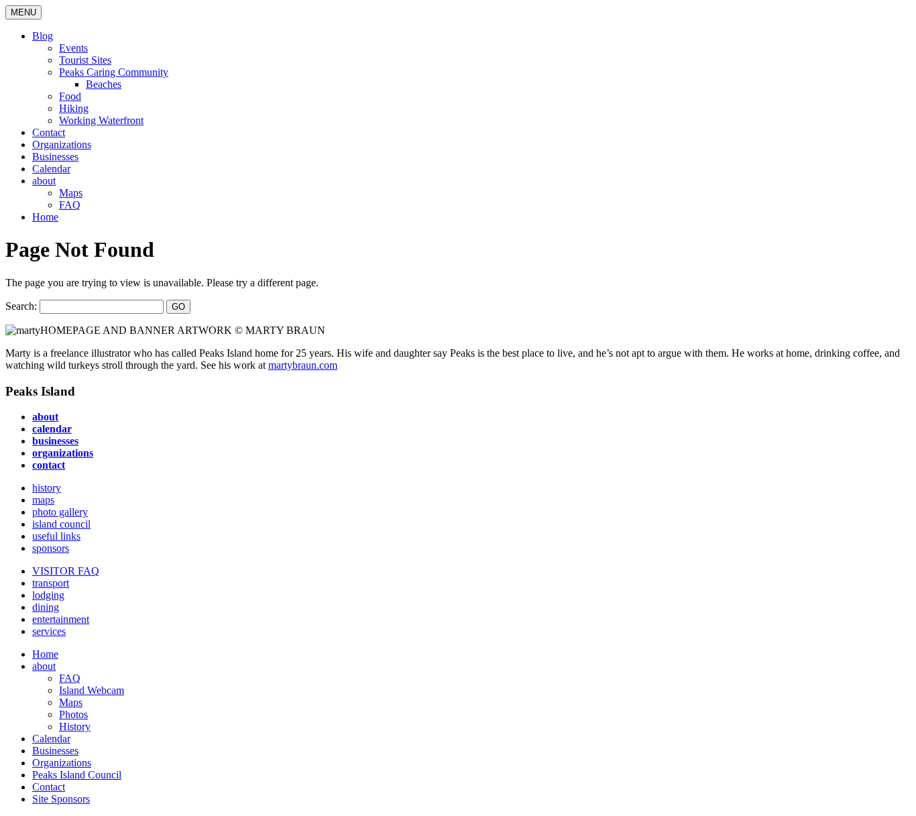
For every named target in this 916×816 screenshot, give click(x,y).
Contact (48, 132)
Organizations (61, 144)
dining (45, 607)
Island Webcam (91, 690)
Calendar (51, 168)
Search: (21, 306)
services (49, 631)
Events (73, 48)
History (75, 726)
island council (61, 524)
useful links (56, 536)
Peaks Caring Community (113, 72)
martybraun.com (302, 365)
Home (45, 217)
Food (70, 96)
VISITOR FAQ (65, 571)
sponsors (50, 548)
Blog (42, 36)
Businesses (55, 156)
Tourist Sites (85, 60)
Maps (70, 192)
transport (50, 583)
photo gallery (60, 512)
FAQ (69, 205)
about (44, 180)
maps (43, 500)
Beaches (103, 84)
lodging (48, 595)
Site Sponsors (61, 799)
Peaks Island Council (76, 774)
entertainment (60, 619)
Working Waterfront (101, 120)
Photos (73, 714)
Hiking (74, 108)
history (46, 487)
